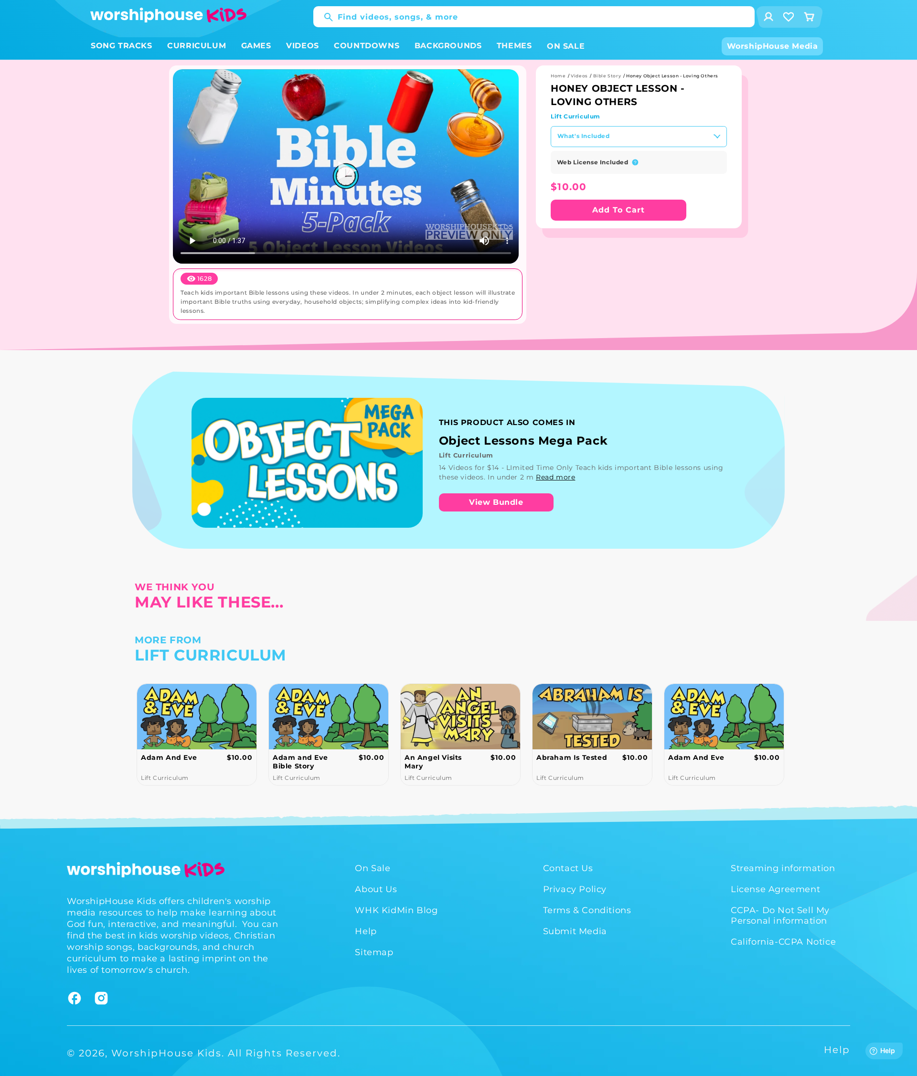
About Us (376, 889)
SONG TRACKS (121, 45)
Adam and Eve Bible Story (168, 761)
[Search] (323, 17)
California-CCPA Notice (783, 942)
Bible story (607, 75)
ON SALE (566, 46)
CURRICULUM (196, 45)
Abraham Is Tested (440, 757)
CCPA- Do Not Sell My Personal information (780, 915)
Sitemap (374, 952)
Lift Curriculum (575, 116)
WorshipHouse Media (772, 46)
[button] (121, 46)
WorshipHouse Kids (166, 1053)
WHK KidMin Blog (396, 910)
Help (365, 931)
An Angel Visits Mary (301, 761)
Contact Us (568, 868)
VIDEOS (302, 45)
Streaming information (783, 868)
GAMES (256, 45)
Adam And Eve (564, 757)
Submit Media (575, 931)
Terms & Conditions (587, 910)
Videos (579, 75)
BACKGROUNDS (448, 45)
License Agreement (775, 889)
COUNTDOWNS (366, 45)
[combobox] (534, 16)
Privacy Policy (575, 889)
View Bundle (496, 502)
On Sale (372, 868)
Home (558, 75)
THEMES (514, 45)
